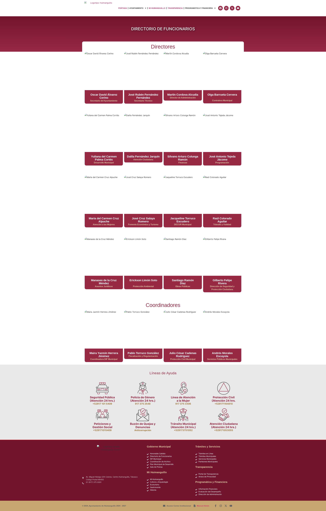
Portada (122, 8)
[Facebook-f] (215, 506)
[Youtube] (231, 506)
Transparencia (175, 8)
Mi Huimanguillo (157, 8)
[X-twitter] (226, 506)
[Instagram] (220, 506)
